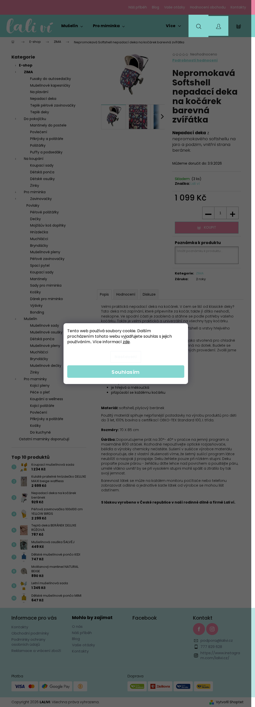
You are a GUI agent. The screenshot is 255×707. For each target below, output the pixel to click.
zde (126, 342)
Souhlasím (126, 372)
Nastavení (126, 357)
